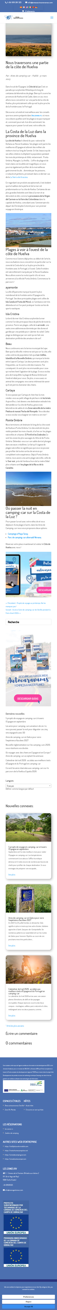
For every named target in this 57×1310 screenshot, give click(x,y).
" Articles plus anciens (15, 1025)
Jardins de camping (12, 1133)
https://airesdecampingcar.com (15, 1155)
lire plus (11, 874)
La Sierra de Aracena (19, 177)
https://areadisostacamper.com (15, 1159)
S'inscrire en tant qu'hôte (34, 1110)
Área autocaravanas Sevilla (14, 1105)
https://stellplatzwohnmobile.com (16, 1146)
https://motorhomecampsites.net (16, 1150)
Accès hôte (29, 1105)
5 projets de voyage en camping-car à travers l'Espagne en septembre (27, 848)
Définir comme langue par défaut (20, 788)
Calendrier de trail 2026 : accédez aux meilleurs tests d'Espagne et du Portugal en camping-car (26, 991)
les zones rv (9, 1129)
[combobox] (28, 786)
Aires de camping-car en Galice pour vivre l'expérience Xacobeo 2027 (26, 919)
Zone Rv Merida (10, 1110)
